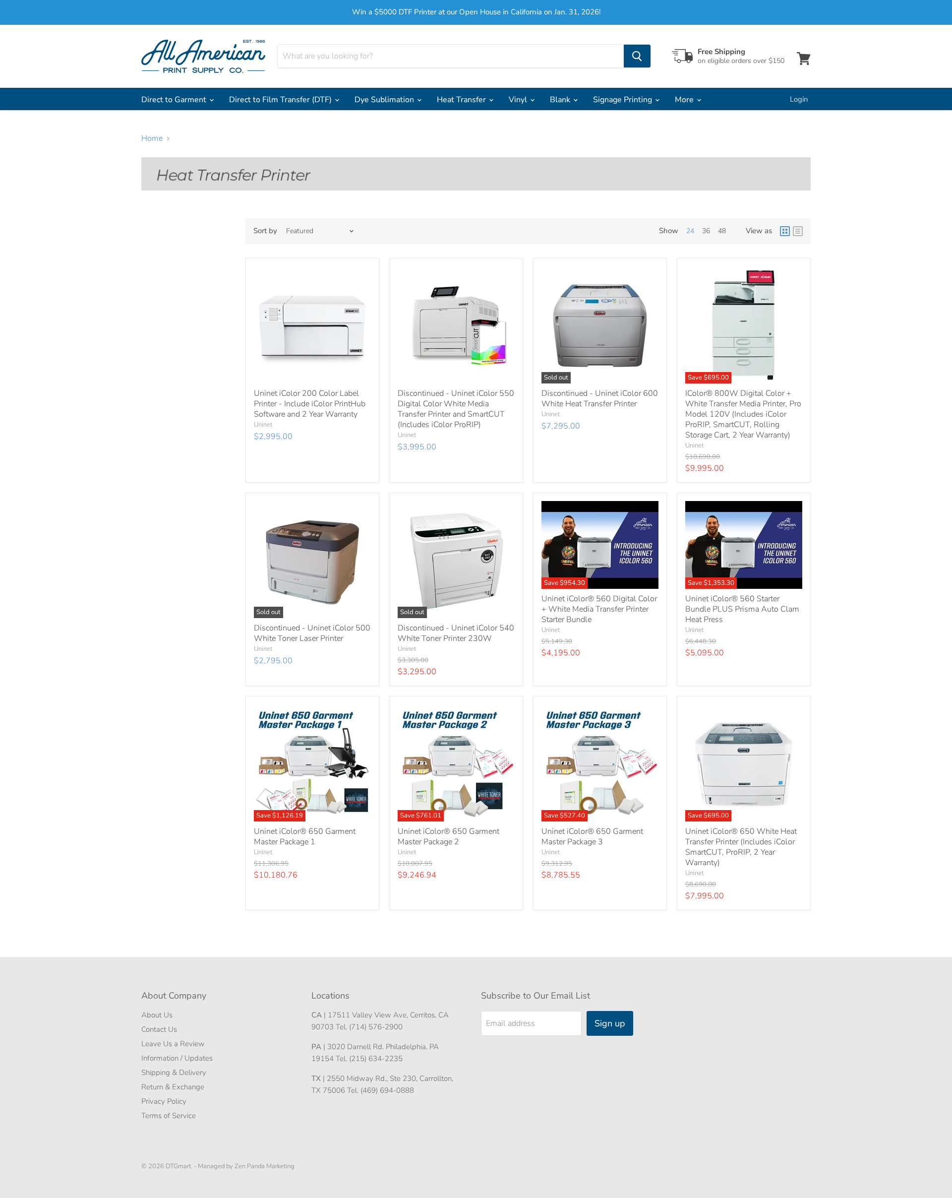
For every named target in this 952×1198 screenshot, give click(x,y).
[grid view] (785, 231)
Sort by (265, 231)
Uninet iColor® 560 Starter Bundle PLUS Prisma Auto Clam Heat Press (742, 609)
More (685, 99)
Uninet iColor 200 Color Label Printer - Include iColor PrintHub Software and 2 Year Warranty (309, 404)
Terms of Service (168, 1116)
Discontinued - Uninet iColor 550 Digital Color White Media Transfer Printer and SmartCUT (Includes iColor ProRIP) (456, 409)
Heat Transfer (462, 99)
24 (690, 231)
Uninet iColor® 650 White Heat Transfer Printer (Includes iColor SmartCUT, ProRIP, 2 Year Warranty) (741, 847)
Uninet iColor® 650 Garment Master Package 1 (305, 836)
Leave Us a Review (173, 1044)
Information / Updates (177, 1058)
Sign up (610, 1023)
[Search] (637, 56)
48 (722, 231)
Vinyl (519, 99)
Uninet (263, 424)
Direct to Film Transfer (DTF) (281, 99)
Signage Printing (623, 99)
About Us (157, 1015)
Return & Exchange (172, 1087)
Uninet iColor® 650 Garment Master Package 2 (448, 836)
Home (152, 138)
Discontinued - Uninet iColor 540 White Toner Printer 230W (456, 633)
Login (799, 99)
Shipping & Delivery (173, 1072)
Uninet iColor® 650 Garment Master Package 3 (592, 836)
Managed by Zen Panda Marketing (246, 1166)
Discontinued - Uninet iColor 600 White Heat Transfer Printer (599, 398)
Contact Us (159, 1029)
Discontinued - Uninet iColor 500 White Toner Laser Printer (312, 633)
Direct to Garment (174, 99)
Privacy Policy (163, 1101)
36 (706, 231)
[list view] (798, 231)
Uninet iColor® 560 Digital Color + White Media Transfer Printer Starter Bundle (599, 609)
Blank (561, 99)
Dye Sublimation (385, 99)
